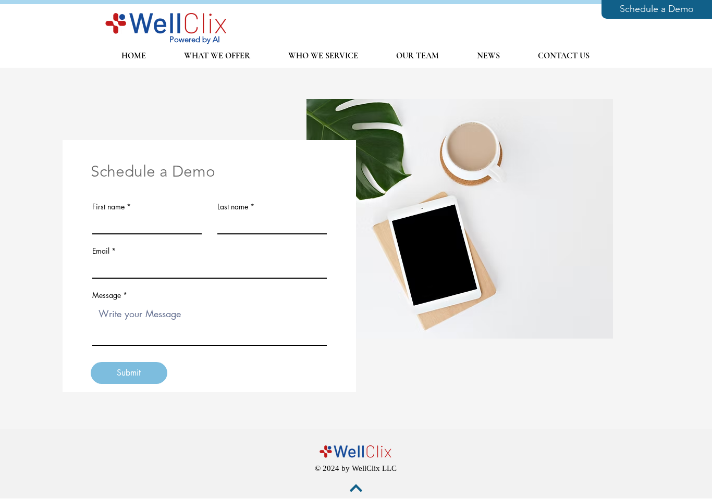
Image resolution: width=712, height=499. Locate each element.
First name (108, 206)
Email (100, 251)
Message (106, 295)
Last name (232, 206)
